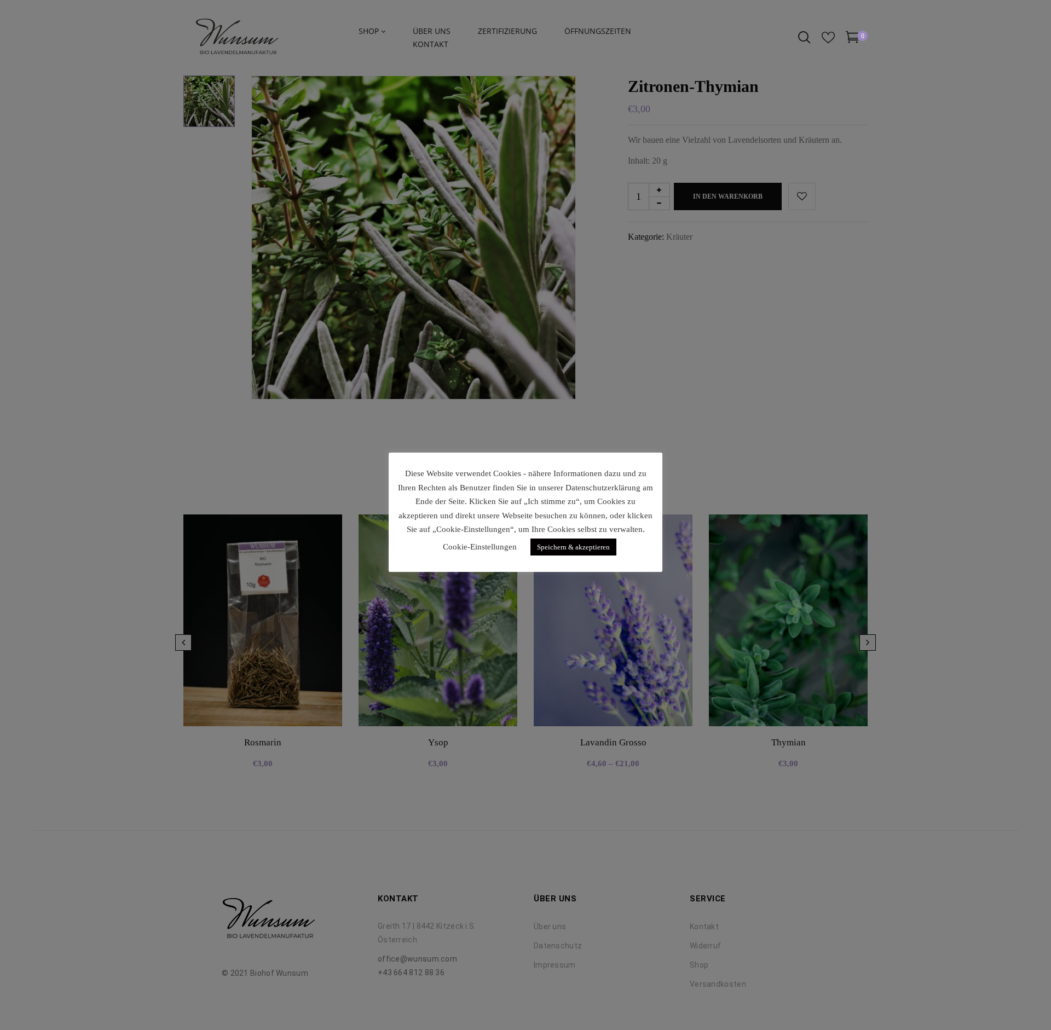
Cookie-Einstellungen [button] (480, 546)
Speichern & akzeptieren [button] (573, 547)
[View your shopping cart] (852, 39)
